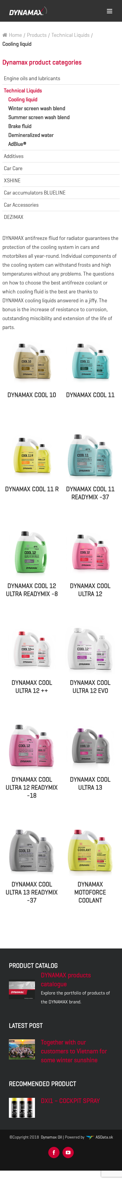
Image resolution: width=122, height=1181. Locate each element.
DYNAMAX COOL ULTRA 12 (90, 590)
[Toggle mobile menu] (110, 10)
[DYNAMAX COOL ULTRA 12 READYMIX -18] (32, 747)
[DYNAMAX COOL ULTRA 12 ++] (32, 650)
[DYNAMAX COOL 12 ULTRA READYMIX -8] (32, 553)
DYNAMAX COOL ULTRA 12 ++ (32, 687)
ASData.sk (104, 1137)
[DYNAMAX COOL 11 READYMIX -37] (90, 457)
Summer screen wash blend (39, 117)
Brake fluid (19, 126)
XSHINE (12, 180)
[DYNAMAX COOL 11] (90, 363)
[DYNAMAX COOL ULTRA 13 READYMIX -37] (32, 852)
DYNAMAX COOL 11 (90, 395)
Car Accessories (21, 205)
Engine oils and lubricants (32, 78)
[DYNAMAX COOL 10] (32, 363)
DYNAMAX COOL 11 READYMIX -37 (90, 493)
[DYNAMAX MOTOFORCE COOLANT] (90, 852)
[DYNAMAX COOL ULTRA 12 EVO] (90, 650)
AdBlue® (17, 144)
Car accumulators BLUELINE (34, 192)
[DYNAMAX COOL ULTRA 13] (90, 747)
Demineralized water (31, 135)
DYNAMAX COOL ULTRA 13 (90, 783)
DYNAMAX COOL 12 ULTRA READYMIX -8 (32, 590)
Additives (13, 156)
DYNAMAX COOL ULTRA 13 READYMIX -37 (32, 892)
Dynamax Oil (51, 1137)
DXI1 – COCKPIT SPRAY (70, 1101)
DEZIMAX (13, 217)
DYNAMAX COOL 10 (31, 395)
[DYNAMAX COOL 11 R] (32, 457)
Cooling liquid (22, 99)
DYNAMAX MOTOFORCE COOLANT (90, 892)
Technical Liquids (23, 90)
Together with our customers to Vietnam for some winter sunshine (74, 1051)
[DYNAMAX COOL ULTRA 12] (90, 553)
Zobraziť (31, 420)
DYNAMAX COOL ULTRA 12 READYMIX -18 (32, 787)
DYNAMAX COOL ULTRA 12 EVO (90, 687)
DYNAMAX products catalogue (66, 979)
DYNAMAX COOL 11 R (32, 489)
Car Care (13, 168)
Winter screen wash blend (36, 108)
